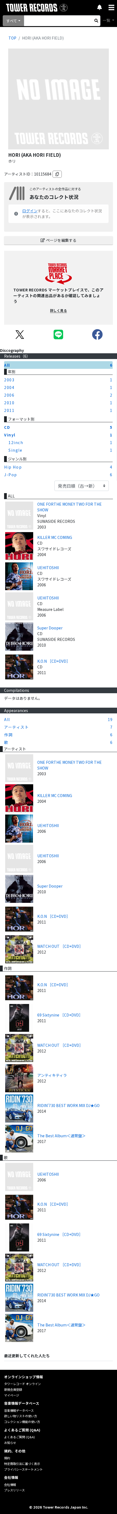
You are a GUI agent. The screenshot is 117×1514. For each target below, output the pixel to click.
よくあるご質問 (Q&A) (19, 1437)
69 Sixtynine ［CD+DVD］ (60, 1015)
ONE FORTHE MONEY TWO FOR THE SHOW (69, 506)
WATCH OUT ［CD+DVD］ (60, 946)
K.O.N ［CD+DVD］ (53, 661)
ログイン (30, 210)
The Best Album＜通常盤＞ (61, 1135)
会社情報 (10, 1484)
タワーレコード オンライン (22, 1384)
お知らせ (10, 1442)
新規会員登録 (13, 1389)
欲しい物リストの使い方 (20, 1416)
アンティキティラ (52, 1075)
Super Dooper (50, 628)
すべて (11, 20)
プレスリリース (14, 1490)
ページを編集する (61, 240)
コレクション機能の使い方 (22, 1421)
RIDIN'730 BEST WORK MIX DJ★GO (68, 1105)
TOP (12, 38)
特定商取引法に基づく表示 (22, 1463)
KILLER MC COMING (54, 537)
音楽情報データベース (19, 1410)
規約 (7, 1458)
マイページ (11, 1395)
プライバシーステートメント (23, 1469)
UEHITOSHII (48, 567)
